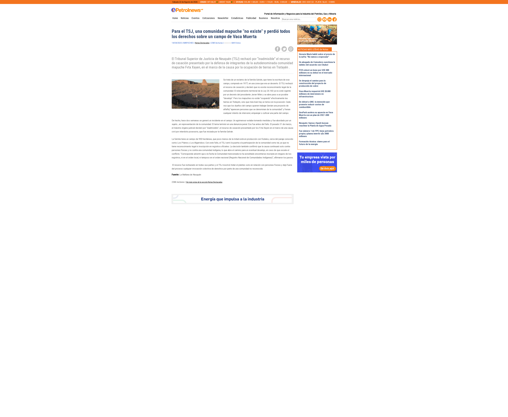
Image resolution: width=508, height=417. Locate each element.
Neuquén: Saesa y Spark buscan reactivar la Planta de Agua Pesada (315, 124)
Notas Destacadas (202, 43)
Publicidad (251, 18)
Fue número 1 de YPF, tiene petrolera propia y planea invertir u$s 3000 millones (316, 134)
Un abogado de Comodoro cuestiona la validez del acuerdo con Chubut (317, 63)
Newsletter (223, 18)
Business (263, 18)
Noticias (185, 18)
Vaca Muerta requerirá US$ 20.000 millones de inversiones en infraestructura (314, 94)
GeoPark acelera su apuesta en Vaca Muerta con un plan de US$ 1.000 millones (316, 115)
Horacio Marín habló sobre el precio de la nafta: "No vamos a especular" (317, 55)
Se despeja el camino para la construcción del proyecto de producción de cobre (312, 83)
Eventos (195, 18)
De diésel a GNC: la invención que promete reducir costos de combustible (314, 104)
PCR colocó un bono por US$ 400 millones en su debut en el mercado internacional (315, 73)
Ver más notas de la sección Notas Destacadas (204, 182)
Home (175, 18)
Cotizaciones (208, 18)
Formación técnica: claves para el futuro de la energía (314, 142)
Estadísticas (237, 18)
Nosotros (275, 18)
